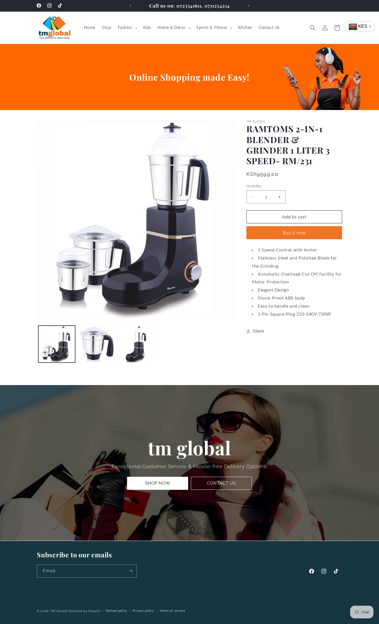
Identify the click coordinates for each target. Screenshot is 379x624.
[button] (127, 28)
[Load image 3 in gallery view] (136, 344)
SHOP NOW (157, 483)
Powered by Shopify (84, 611)
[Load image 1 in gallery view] (56, 344)
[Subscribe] (130, 570)
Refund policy (116, 610)
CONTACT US (221, 483)
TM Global (58, 611)
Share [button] (258, 331)
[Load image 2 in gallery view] (96, 344)
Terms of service (172, 610)
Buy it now (294, 232)
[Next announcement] (248, 5)
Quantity (253, 186)
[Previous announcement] (130, 5)
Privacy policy (143, 610)
